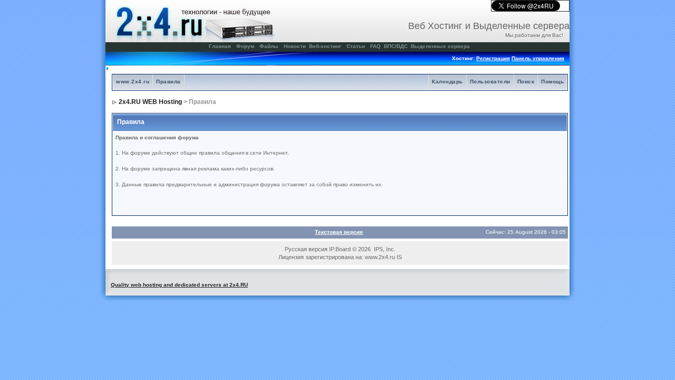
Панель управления (538, 58)
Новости (295, 46)
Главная (220, 46)
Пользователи (490, 81)
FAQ (375, 46)
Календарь (447, 81)
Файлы (268, 46)
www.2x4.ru (132, 81)
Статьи (355, 46)
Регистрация (493, 58)
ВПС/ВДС (396, 46)
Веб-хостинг (325, 46)
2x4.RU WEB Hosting (150, 102)
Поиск (526, 81)
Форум (245, 46)
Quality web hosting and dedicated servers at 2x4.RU (179, 285)
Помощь (552, 81)
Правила (168, 81)
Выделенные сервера (440, 46)
